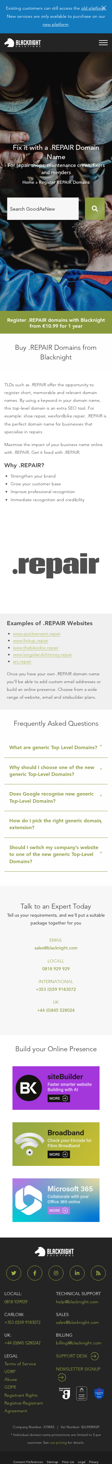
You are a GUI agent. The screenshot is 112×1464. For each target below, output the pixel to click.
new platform (55, 24)
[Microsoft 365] (56, 1200)
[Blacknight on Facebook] (37, 1273)
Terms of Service (20, 1364)
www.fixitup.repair (30, 640)
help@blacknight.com (77, 1302)
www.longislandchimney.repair (42, 654)
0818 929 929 (56, 969)
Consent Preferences (28, 1462)
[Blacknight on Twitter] (16, 1273)
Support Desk (72, 1356)
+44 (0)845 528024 (56, 1010)
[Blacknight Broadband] (56, 1144)
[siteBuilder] (56, 1088)
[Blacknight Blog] (98, 1273)
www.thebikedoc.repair (35, 647)
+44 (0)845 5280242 (22, 1343)
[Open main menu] (103, 43)
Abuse (10, 1379)
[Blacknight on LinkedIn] (80, 1273)
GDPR (10, 1387)
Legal (11, 1356)
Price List (68, 1462)
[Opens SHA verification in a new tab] (99, 1393)
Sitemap (52, 1462)
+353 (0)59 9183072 (56, 989)
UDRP (10, 1371)
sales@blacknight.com (56, 948)
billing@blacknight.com (78, 1343)
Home (28, 182)
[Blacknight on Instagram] (58, 1273)
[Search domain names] (95, 208)
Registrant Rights (21, 1395)
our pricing (58, 1442)
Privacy (94, 1462)
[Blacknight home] (22, 42)
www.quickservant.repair (37, 633)
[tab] (56, 748)
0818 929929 (15, 1302)
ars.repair (22, 661)
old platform (93, 8)
